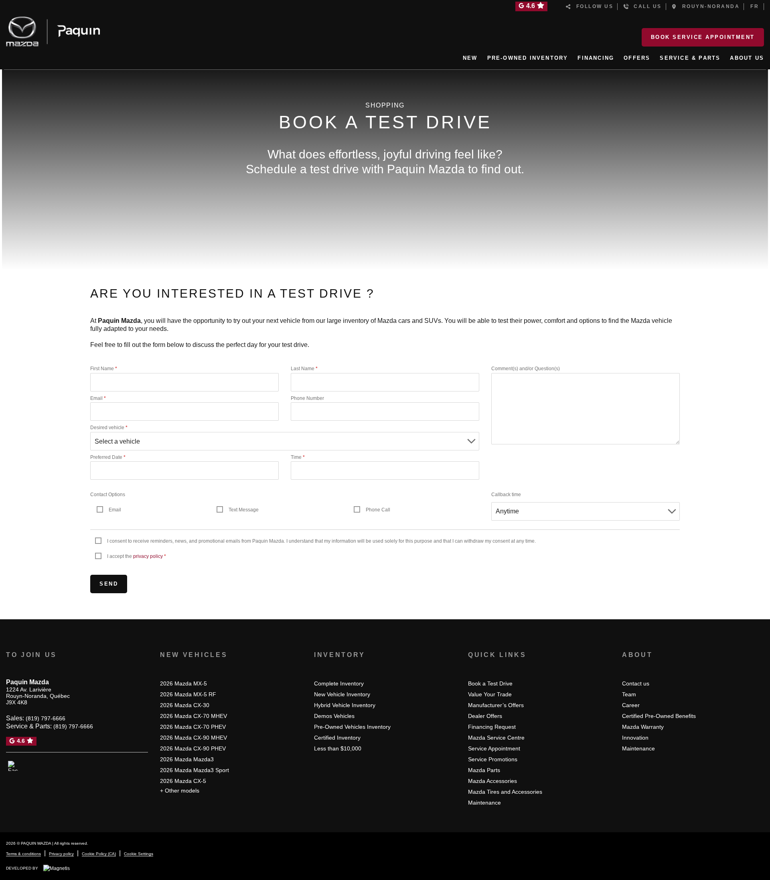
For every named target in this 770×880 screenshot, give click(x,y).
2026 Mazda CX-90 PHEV (193, 748)
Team (629, 694)
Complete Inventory (339, 683)
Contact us (635, 683)
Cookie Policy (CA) (99, 854)
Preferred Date (108, 457)
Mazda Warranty (643, 727)
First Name (103, 368)
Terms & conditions (23, 854)
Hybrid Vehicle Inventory (344, 705)
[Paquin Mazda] (53, 30)
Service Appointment (494, 748)
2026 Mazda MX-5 (183, 683)
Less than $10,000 (337, 748)
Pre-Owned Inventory (527, 58)
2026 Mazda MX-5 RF (188, 694)
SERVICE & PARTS (690, 58)
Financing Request (492, 727)
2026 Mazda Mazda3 (187, 759)
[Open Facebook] (13, 766)
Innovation (635, 737)
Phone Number (307, 398)
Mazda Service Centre (496, 737)
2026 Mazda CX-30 (184, 705)
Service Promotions (492, 759)
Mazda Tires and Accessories (505, 792)
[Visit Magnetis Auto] (58, 868)
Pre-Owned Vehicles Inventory (352, 727)
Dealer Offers (485, 716)
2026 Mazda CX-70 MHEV (193, 716)
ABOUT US (747, 58)
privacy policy (148, 556)
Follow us (593, 6)
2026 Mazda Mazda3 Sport (194, 770)
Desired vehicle (109, 427)
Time (298, 457)
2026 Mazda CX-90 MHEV (193, 737)
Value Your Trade (490, 694)
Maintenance (484, 802)
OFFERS (637, 58)
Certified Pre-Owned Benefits (659, 716)
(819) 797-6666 (45, 718)
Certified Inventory (337, 737)
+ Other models (179, 790)
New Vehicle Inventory (342, 694)
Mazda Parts (484, 770)
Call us (645, 6)
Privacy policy (61, 854)
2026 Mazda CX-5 (183, 781)
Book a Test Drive (490, 683)
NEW (470, 58)
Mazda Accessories (492, 781)
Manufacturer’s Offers (496, 705)
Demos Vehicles (334, 716)
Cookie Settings (138, 854)
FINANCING (596, 58)
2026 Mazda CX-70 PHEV (193, 727)
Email (98, 398)
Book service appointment (703, 37)
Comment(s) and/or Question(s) (525, 368)
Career (631, 705)
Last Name (304, 368)
